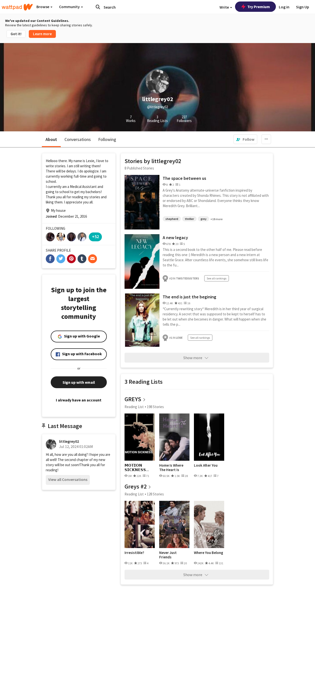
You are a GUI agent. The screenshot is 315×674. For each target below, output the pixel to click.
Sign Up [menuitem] (302, 6)
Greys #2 (136, 486)
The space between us (184, 178)
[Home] (17, 7)
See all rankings (216, 278)
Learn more (42, 33)
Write (225, 7)
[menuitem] (245, 139)
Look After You (206, 465)
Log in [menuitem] (284, 6)
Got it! (16, 33)
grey (203, 219)
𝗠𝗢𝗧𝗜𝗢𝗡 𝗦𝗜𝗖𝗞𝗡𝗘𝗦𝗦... (137, 467)
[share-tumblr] (82, 258)
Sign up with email (79, 382)
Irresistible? (134, 553)
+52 (95, 236)
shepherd (171, 219)
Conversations (77, 139)
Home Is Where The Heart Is (171, 467)
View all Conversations (67, 479)
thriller (189, 219)
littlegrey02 (69, 441)
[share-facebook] (50, 258)
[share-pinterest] (71, 258)
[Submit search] (98, 7)
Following (107, 139)
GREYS (133, 399)
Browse (43, 6)
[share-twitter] (60, 258)
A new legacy (175, 237)
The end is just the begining (189, 297)
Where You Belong (208, 553)
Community (69, 6)
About (51, 139)
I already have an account (78, 400)
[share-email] (92, 258)
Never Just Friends (168, 555)
